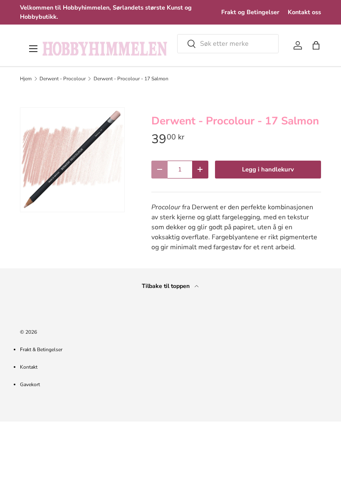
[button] (316, 45)
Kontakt (28, 367)
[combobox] (228, 44)
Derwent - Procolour (63, 78)
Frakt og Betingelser (250, 12)
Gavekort (30, 384)
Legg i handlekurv (268, 169)
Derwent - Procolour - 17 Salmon (131, 78)
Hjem (26, 78)
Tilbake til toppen (166, 286)
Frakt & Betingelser (41, 349)
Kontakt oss (304, 12)
